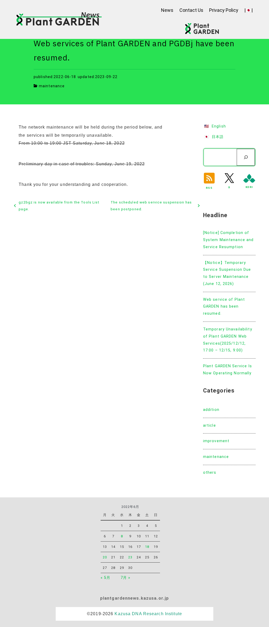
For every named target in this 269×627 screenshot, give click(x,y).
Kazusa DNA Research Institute (148, 613)
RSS (209, 187)
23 (130, 557)
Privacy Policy (223, 10)
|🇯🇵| (248, 10)
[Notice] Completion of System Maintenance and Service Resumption (228, 240)
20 (105, 557)
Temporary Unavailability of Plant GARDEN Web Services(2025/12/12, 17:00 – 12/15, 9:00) (227, 340)
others (209, 472)
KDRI (249, 187)
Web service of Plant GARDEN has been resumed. (224, 306)
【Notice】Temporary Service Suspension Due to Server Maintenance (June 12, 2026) (227, 273)
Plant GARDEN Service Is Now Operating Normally (227, 369)
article (209, 425)
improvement (216, 441)
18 (147, 547)
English (219, 126)
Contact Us (191, 10)
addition (211, 409)
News (167, 10)
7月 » (125, 577)
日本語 (218, 137)
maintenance (52, 86)
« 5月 (105, 577)
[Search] (246, 157)
